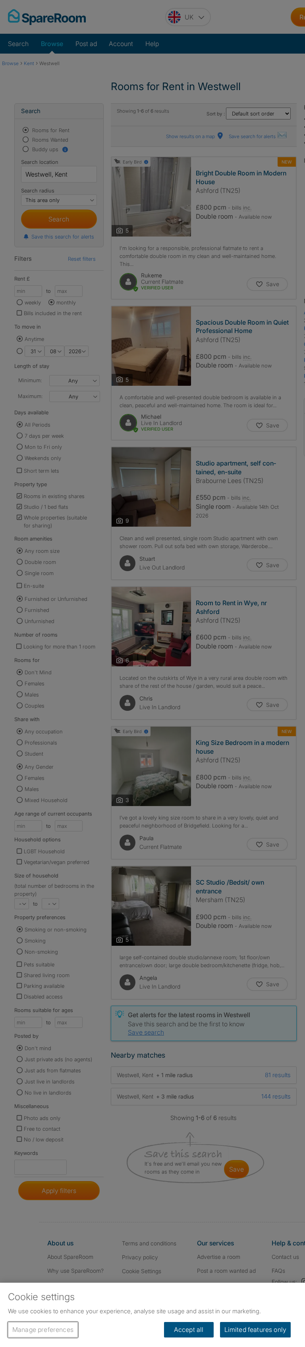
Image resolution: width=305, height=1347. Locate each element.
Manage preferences (42, 1330)
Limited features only (255, 1330)
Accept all (189, 1330)
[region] (152, 1315)
